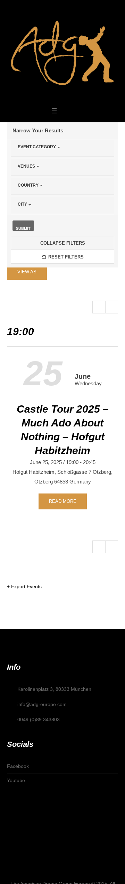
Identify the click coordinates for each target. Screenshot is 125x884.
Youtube (16, 780)
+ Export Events (24, 586)
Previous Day (98, 307)
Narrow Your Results (37, 130)
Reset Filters (66, 257)
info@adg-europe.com (42, 704)
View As (26, 271)
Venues (26, 166)
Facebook (18, 766)
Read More (62, 501)
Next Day (111, 307)
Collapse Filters (62, 243)
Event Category (37, 146)
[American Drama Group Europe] (62, 53)
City (22, 204)
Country (28, 185)
